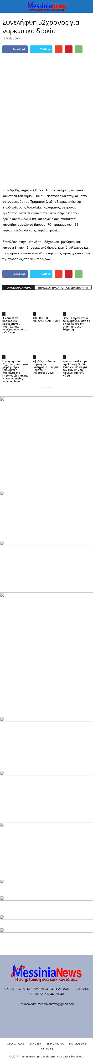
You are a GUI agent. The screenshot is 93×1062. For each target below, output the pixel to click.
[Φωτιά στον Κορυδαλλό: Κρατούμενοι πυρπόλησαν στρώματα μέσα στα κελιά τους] (16, 305)
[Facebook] (22, 1013)
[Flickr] (32, 1013)
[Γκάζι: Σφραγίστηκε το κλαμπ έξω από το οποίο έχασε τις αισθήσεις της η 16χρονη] (77, 305)
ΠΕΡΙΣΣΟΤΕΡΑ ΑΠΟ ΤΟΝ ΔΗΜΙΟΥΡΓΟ (63, 287)
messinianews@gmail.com (56, 1004)
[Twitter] (62, 1013)
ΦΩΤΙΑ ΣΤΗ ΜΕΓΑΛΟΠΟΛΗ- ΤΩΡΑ (46, 319)
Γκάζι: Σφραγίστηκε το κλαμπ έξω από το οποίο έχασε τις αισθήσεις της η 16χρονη (76, 323)
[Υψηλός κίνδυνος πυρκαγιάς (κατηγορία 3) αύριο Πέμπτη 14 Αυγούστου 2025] (47, 348)
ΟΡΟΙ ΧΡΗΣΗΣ (15, 1043)
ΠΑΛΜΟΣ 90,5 (77, 1043)
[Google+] (42, 1013)
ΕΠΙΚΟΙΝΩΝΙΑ (55, 1043)
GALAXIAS (47, 1049)
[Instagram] (52, 1013)
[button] (85, 6)
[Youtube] (71, 1013)
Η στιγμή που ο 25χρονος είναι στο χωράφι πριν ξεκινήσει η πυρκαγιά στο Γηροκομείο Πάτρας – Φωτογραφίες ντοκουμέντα (15, 371)
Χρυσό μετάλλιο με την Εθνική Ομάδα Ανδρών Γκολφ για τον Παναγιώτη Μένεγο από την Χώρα (75, 368)
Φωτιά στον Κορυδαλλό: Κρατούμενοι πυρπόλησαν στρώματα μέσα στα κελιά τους (15, 325)
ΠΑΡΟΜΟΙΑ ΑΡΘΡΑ (18, 287)
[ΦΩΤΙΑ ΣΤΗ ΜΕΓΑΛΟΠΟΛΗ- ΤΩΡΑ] (47, 305)
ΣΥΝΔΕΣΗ (35, 1043)
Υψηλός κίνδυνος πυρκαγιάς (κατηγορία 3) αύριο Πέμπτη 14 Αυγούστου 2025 (46, 366)
